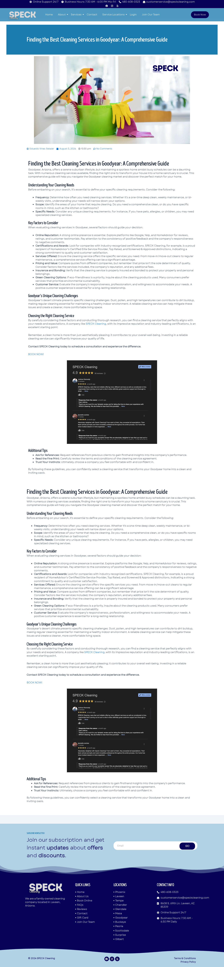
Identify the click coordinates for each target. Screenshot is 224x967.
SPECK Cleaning (96, 324)
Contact (92, 14)
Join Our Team (151, 14)
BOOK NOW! (36, 354)
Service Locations (113, 14)
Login (133, 14)
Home (49, 14)
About (62, 14)
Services (76, 14)
